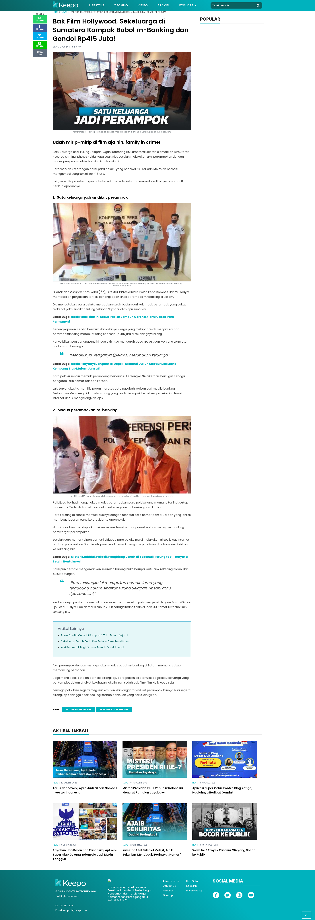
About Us (168, 890)
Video (143, 5)
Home (55, 12)
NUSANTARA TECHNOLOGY (80, 891)
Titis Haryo (75, 47)
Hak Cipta (192, 881)
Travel (164, 5)
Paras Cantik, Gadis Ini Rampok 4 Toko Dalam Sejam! (94, 635)
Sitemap (168, 895)
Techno (121, 5)
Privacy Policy (194, 890)
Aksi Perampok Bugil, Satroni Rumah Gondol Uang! (92, 647)
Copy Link (40, 52)
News (64, 12)
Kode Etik (191, 886)
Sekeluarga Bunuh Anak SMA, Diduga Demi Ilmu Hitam (95, 641)
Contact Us (169, 886)
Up (306, 915)
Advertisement (171, 881)
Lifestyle (97, 5)
